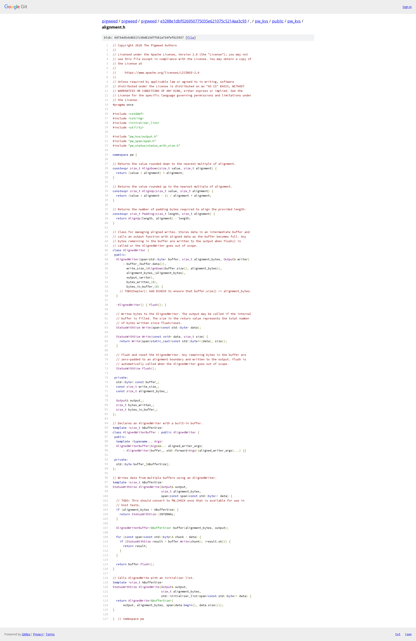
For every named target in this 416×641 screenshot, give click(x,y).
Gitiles (26, 634)
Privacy (38, 634)
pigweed (110, 21)
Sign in (407, 7)
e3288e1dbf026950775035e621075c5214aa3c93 (203, 21)
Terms (50, 634)
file (190, 37)
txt (397, 634)
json (408, 634)
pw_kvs (261, 21)
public (278, 21)
